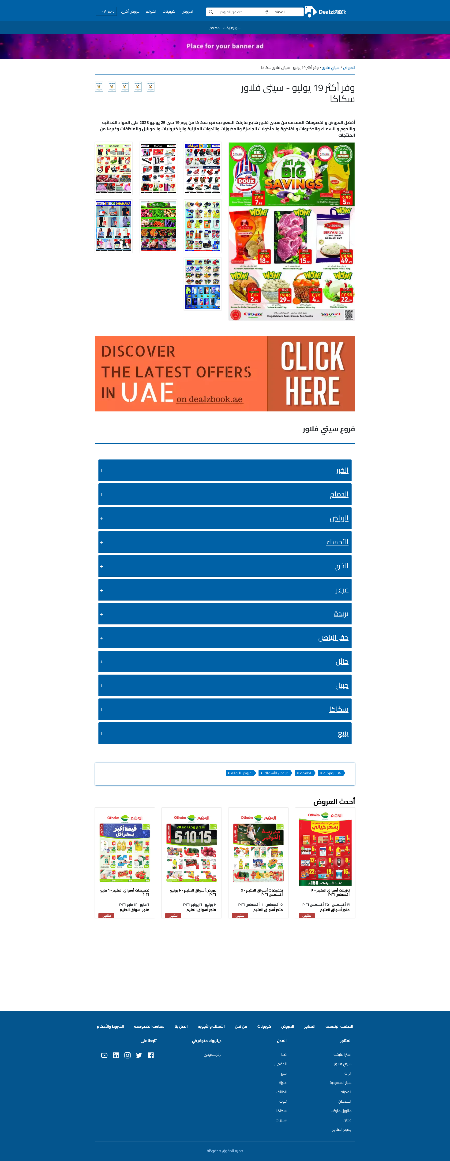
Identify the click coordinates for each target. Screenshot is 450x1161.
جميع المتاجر (342, 1129)
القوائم (151, 11)
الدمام (339, 493)
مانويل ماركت (341, 1110)
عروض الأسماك (276, 773)
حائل (342, 661)
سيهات (281, 1120)
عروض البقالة (241, 773)
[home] (325, 11)
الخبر (342, 470)
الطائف (281, 1091)
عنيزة (283, 1082)
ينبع (343, 732)
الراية (348, 1073)
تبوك (283, 1101)
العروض (188, 11)
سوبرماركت (231, 27)
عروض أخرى (130, 11)
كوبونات (169, 11)
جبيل (342, 685)
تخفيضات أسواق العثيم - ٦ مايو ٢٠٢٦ (124, 892)
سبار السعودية (341, 1082)
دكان (348, 1120)
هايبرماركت (332, 773)
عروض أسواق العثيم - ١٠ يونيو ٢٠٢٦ (193, 892)
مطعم (215, 27)
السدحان (345, 1101)
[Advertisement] (225, 955)
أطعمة (305, 773)
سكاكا (339, 709)
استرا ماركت (343, 1054)
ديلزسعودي (212, 1054)
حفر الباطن (333, 637)
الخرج (341, 565)
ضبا (284, 1054)
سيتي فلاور (331, 67)
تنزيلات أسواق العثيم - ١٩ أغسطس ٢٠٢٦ (330, 892)
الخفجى (280, 1063)
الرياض (339, 517)
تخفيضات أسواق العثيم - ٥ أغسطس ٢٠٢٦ (262, 892)
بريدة (341, 613)
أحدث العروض (334, 801)
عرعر (342, 589)
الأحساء (337, 541)
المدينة (346, 1091)
